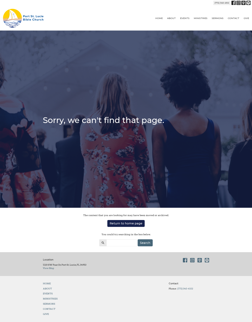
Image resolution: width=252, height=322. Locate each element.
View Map (48, 268)
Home (159, 18)
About (171, 18)
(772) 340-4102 (222, 3)
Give (246, 18)
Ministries (200, 18)
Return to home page (126, 223)
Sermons (217, 18)
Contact (233, 18)
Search (145, 243)
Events (184, 18)
